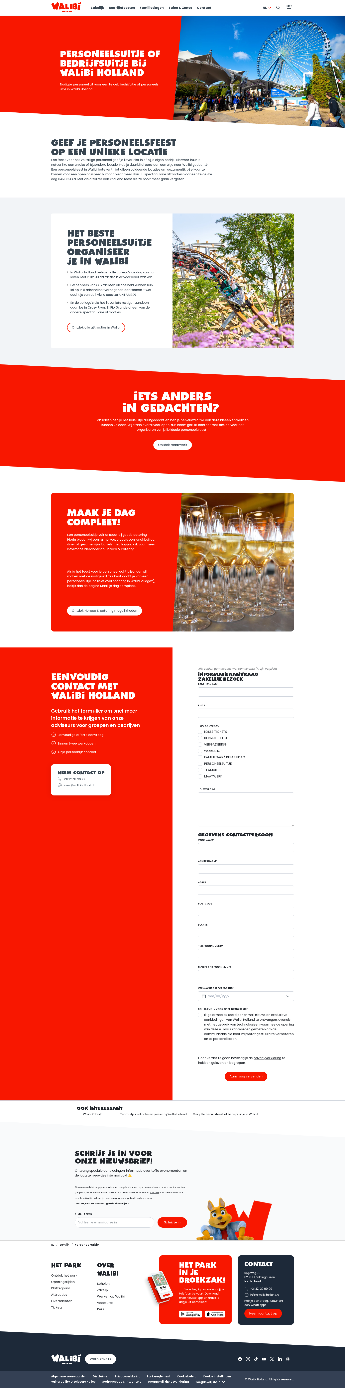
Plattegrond (60, 1288)
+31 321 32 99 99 (74, 779)
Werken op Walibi (111, 1296)
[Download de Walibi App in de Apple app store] (215, 1314)
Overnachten (61, 1301)
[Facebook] (240, 1359)
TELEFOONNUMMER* (210, 946)
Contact (204, 7)
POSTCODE (205, 903)
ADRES (202, 882)
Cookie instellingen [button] (217, 1376)
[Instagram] (248, 1359)
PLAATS (203, 924)
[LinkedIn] (280, 1359)
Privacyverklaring (128, 1376)
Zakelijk (97, 7)
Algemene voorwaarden (68, 1376)
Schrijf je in (172, 1222)
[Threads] (288, 1359)
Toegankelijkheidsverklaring (168, 1382)
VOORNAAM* (206, 840)
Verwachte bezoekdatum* (216, 988)
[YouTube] (264, 1359)
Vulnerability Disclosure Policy (73, 1382)
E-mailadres (83, 1214)
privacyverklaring (267, 1058)
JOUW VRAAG (206, 789)
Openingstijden (63, 1282)
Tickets (56, 1307)
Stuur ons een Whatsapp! (264, 1303)
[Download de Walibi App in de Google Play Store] (190, 1314)
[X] (272, 1359)
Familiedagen (152, 7)
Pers (100, 1309)
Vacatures (105, 1303)
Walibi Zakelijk (92, 1114)
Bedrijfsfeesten (122, 7)
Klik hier (154, 1192)
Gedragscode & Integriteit (121, 1382)
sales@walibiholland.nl (78, 785)
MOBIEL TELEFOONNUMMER (215, 967)
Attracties (59, 1294)
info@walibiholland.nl (264, 1295)
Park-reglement (159, 1376)
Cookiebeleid (186, 1376)
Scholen (103, 1283)
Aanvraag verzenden (246, 1076)
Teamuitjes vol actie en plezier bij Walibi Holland (153, 1114)
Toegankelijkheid (207, 1382)
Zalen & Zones (180, 7)
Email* (202, 705)
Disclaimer (101, 1376)
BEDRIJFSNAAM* (208, 684)
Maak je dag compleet (117, 586)
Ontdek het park (64, 1275)
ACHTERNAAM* (207, 861)
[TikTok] (256, 1359)
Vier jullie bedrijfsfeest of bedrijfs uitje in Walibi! (225, 1114)
